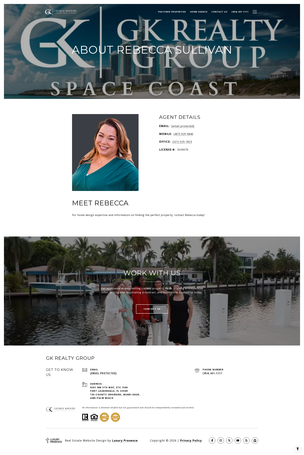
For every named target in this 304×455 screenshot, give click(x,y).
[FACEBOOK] (212, 440)
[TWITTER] (229, 440)
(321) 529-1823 (182, 141)
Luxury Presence (125, 440)
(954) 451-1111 (212, 373)
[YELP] (246, 440)
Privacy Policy (191, 440)
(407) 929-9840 (183, 134)
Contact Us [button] (152, 308)
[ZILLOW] (255, 440)
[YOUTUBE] (238, 440)
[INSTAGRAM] (221, 440)
